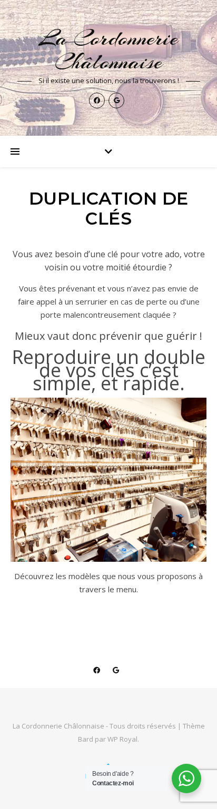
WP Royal (122, 739)
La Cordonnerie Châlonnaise (108, 50)
